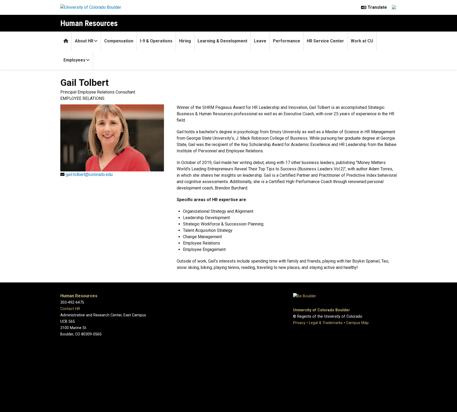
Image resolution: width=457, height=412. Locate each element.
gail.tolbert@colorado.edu (89, 174)
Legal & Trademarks (326, 323)
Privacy (299, 323)
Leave (260, 40)
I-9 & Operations (156, 40)
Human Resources (89, 23)
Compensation (118, 40)
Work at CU (362, 40)
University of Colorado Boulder (321, 310)
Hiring (185, 40)
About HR (84, 40)
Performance (286, 40)
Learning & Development (222, 40)
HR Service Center (325, 40)
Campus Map (357, 323)
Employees (74, 60)
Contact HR (70, 309)
